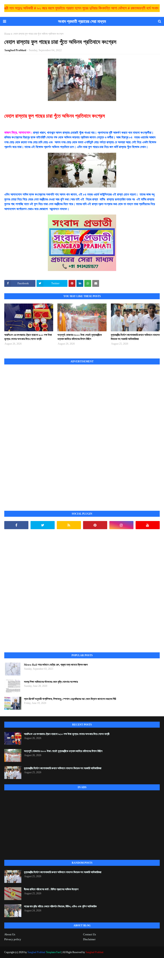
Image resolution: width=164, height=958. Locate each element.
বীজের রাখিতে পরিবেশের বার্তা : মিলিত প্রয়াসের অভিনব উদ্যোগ (51, 889)
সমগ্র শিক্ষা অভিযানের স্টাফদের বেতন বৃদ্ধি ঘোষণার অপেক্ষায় (51, 681)
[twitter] (43, 525)
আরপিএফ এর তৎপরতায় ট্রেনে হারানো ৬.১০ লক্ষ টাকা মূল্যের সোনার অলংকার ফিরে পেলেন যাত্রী (28, 337)
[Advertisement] (36, 433)
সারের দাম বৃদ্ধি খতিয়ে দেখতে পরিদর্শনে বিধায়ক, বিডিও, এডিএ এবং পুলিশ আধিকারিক (60, 906)
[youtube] (148, 525)
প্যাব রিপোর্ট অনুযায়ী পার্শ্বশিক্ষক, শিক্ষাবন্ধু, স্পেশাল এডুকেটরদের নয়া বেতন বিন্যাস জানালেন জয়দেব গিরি (70, 698)
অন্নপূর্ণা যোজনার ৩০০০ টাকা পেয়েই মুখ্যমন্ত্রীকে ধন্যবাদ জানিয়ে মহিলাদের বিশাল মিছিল (79, 337)
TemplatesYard (53, 952)
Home (7, 33)
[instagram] (121, 525)
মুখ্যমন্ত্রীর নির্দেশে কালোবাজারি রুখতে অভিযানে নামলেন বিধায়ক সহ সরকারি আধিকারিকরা (135, 337)
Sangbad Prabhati (15, 50)
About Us (9, 934)
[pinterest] (95, 525)
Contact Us (89, 934)
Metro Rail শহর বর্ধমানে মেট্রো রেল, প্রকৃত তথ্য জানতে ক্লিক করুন (56, 664)
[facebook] (16, 525)
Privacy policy (12, 939)
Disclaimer (89, 939)
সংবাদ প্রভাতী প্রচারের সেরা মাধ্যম (82, 21)
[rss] (69, 525)
